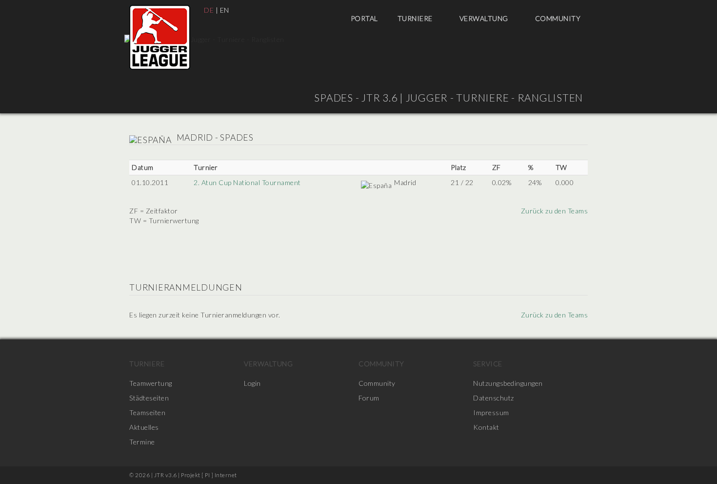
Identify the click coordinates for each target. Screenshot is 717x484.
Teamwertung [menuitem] (150, 383)
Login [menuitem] (252, 383)
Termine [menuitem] (142, 442)
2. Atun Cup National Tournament (247, 182)
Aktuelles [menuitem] (144, 427)
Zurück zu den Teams (553, 211)
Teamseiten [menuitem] (147, 412)
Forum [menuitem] (368, 398)
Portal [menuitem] (364, 18)
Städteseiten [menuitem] (149, 398)
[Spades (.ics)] (584, 138)
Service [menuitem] (487, 363)
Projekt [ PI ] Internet (209, 475)
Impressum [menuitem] (491, 412)
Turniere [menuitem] (416, 18)
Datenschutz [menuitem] (493, 398)
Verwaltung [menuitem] (484, 18)
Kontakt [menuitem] (486, 427)
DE (209, 10)
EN (224, 10)
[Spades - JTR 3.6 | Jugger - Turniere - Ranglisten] (159, 37)
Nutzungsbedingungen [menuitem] (508, 383)
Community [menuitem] (558, 18)
